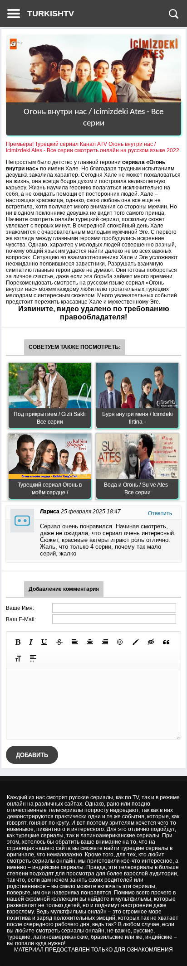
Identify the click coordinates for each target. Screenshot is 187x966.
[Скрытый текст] (151, 642)
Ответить (160, 513)
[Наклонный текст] (31, 642)
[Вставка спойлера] (33, 658)
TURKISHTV (50, 13)
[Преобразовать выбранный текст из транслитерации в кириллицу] (18, 658)
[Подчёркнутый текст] (44, 642)
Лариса (49, 511)
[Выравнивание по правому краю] (105, 642)
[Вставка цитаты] (166, 642)
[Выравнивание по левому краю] (75, 642)
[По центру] (90, 642)
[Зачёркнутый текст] (59, 642)
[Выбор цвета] (135, 642)
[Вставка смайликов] (120, 642)
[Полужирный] (18, 642)
